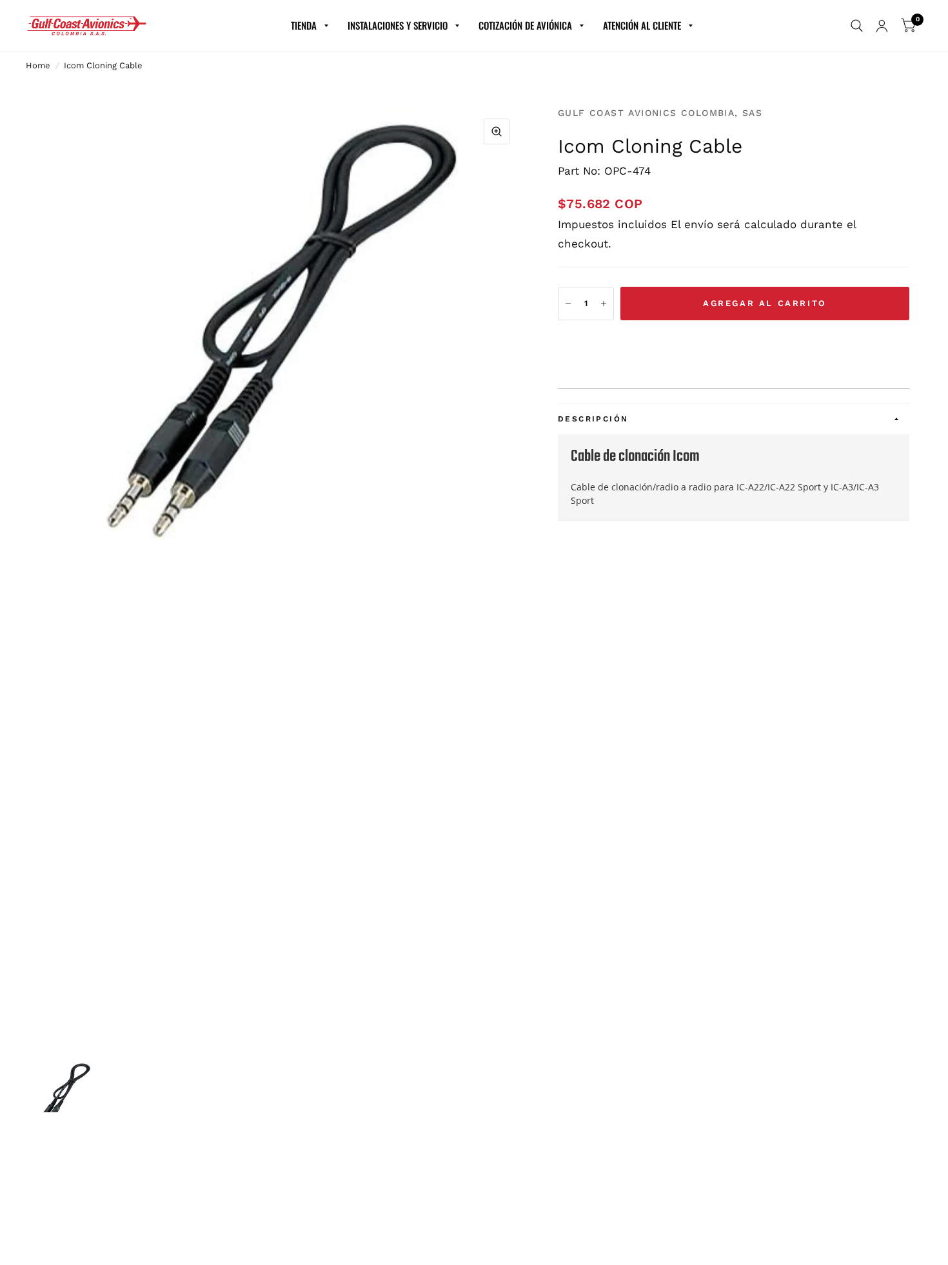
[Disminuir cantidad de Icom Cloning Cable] (568, 303)
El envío (692, 224)
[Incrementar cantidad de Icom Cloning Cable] (603, 303)
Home (38, 65)
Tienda (304, 25)
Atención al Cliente (642, 25)
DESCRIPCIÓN (593, 418)
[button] (733, 343)
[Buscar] (856, 26)
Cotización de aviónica (525, 25)
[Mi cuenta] (881, 26)
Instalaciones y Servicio (398, 25)
